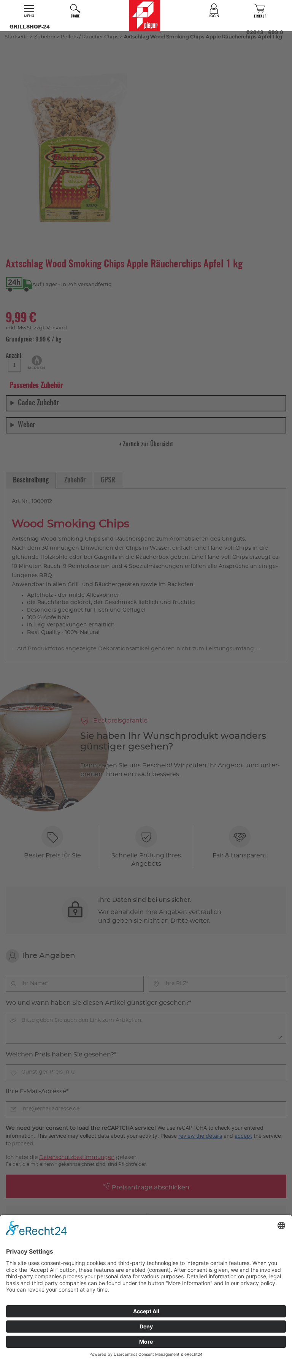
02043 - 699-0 (264, 32)
